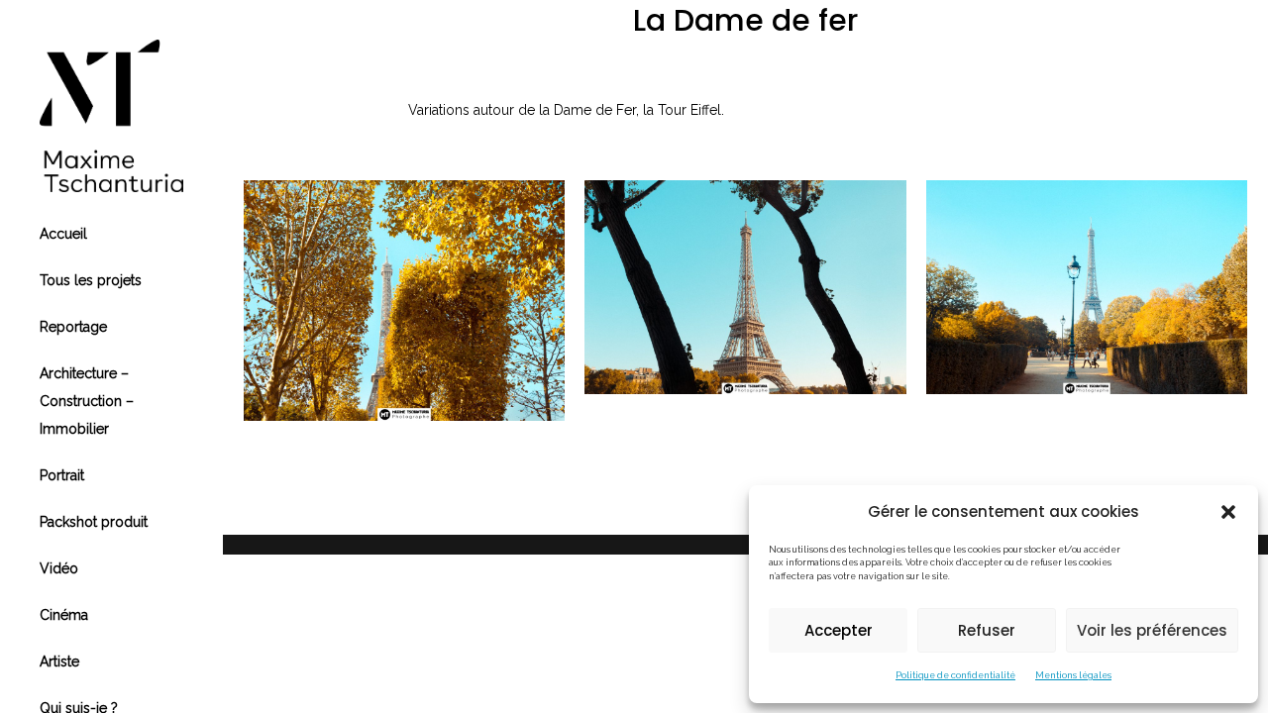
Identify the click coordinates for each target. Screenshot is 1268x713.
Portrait (62, 475)
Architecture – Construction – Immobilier (87, 401)
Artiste (59, 661)
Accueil (63, 234)
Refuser (986, 630)
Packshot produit (94, 522)
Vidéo (59, 568)
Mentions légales (1073, 675)
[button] (1228, 512)
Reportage (73, 327)
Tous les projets (91, 280)
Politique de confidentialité (955, 675)
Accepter (838, 630)
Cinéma (64, 615)
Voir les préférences (1152, 630)
